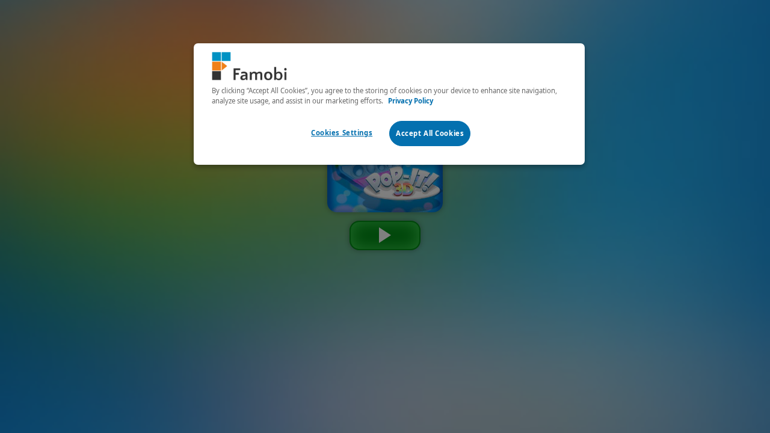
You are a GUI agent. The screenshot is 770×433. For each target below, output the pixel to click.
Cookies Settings (341, 132)
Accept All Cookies (430, 133)
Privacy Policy (410, 100)
